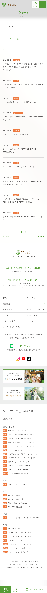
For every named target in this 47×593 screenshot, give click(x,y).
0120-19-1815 (33, 268)
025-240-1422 (31, 280)
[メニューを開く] (42, 4)
